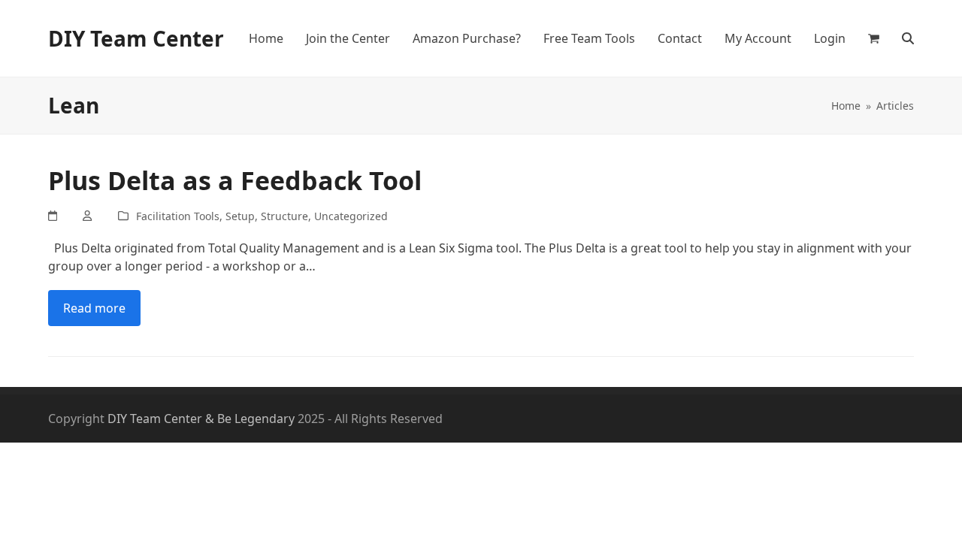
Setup (240, 216)
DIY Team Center (136, 38)
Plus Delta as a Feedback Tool (235, 180)
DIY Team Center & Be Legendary (201, 418)
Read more (94, 308)
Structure (284, 216)
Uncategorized (351, 216)
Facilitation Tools (177, 216)
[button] (874, 38)
